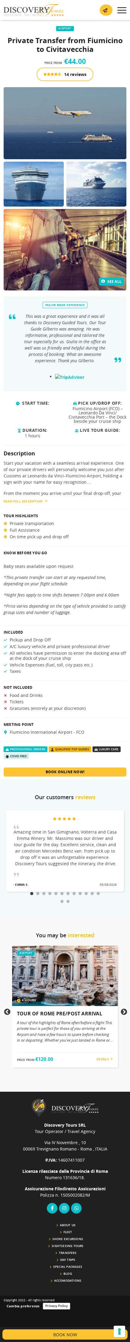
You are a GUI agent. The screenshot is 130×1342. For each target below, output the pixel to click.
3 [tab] (44, 894)
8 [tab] (74, 894)
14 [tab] (68, 902)
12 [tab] (98, 894)
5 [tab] (56, 894)
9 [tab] (80, 894)
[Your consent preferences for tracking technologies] (119, 1331)
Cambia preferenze (23, 1306)
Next (123, 1011)
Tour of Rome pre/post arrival (59, 1013)
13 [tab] (62, 902)
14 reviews (74, 74)
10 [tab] (86, 894)
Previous (7, 1011)
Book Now (65, 1334)
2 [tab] (38, 894)
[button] (106, 10)
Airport (64, 28)
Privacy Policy (56, 1306)
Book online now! (65, 771)
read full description (23, 501)
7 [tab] (68, 894)
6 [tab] (62, 894)
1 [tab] (32, 894)
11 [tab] (92, 894)
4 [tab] (50, 894)
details (103, 1059)
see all (114, 281)
